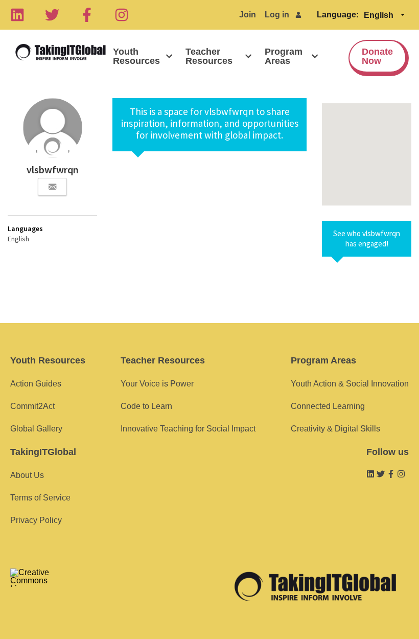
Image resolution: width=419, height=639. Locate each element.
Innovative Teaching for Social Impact (188, 428)
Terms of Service (40, 497)
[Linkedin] (17, 15)
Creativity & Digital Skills (335, 428)
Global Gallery (36, 428)
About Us (27, 475)
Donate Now (377, 56)
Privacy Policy (36, 520)
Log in (277, 14)
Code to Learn (146, 406)
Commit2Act (32, 406)
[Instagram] (121, 15)
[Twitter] (52, 15)
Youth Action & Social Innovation (350, 383)
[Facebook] (87, 15)
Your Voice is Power (157, 383)
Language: (338, 14)
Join (247, 14)
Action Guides (35, 383)
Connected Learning (328, 406)
